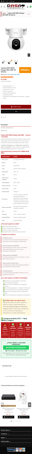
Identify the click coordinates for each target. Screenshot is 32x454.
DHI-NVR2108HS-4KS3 (8, 412)
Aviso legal (12, 1)
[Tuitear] (3, 117)
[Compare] (7, 407)
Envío (7, 1)
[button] (11, 421)
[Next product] (29, 14)
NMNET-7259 (23, 412)
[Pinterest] (5, 117)
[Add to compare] (16, 111)
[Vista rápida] (9, 407)
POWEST (23, 411)
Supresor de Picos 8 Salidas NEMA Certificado (23, 409)
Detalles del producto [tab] (7, 127)
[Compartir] (1, 117)
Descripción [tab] (4, 124)
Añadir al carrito (17, 106)
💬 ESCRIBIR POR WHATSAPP (16, 347)
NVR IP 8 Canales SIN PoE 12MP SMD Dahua (8, 409)
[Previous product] (28, 14)
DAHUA (8, 411)
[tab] (16, 131)
